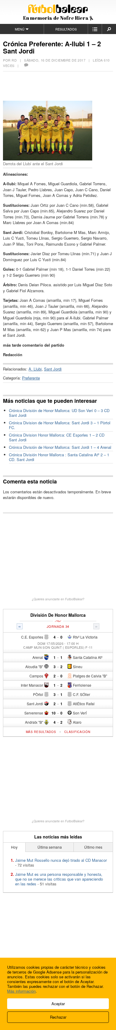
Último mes (93, 847)
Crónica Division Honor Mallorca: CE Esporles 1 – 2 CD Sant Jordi (56, 437)
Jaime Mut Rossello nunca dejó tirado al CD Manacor (61, 860)
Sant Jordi (53, 369)
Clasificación (77, 732)
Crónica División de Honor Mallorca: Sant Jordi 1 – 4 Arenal (60, 447)
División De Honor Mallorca (58, 615)
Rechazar (58, 1017)
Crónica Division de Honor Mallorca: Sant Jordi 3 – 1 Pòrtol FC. (59, 425)
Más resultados (41, 732)
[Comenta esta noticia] (26, 65)
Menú (19, 29)
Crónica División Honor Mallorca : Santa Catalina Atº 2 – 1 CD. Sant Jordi (59, 457)
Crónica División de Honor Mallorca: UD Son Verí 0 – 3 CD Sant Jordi (59, 413)
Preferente (31, 378)
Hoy (14, 847)
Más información (21, 991)
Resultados (66, 29)
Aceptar (58, 1003)
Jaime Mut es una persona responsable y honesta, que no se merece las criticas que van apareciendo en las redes (59, 879)
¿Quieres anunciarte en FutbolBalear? (58, 599)
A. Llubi (35, 369)
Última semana (49, 847)
